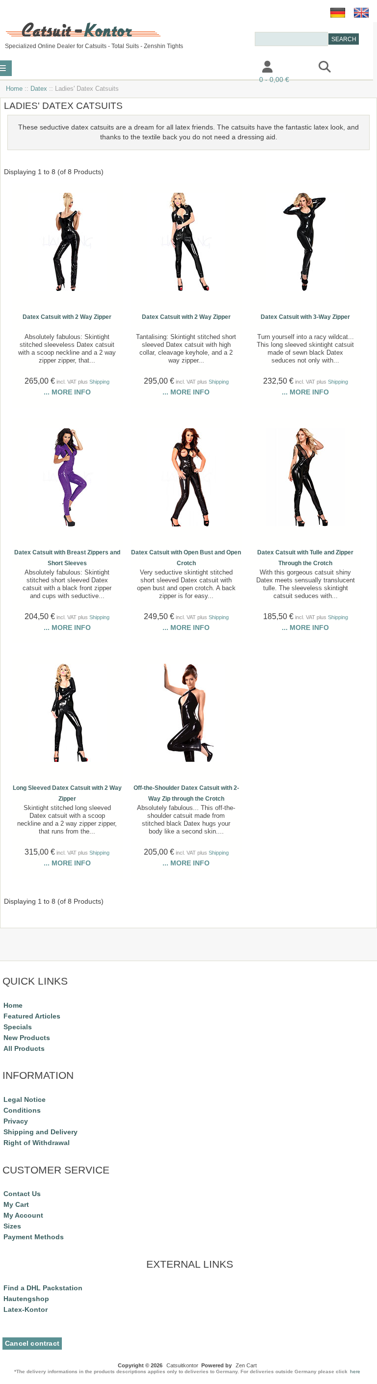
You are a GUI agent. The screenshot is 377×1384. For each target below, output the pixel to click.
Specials (17, 1027)
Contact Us (22, 1194)
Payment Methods (33, 1237)
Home (14, 88)
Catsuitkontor (182, 1365)
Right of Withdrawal (36, 1143)
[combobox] (291, 39)
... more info (67, 392)
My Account (23, 1215)
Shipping (99, 382)
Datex (38, 88)
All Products (24, 1048)
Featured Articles (31, 1016)
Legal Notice (24, 1099)
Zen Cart (246, 1365)
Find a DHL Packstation (42, 1288)
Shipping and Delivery (40, 1132)
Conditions (22, 1110)
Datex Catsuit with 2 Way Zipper (67, 316)
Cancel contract (32, 1343)
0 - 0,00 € (274, 79)
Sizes (12, 1226)
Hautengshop (26, 1299)
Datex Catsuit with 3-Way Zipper (305, 316)
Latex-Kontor (25, 1309)
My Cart (16, 1204)
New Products (26, 1038)
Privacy (15, 1121)
